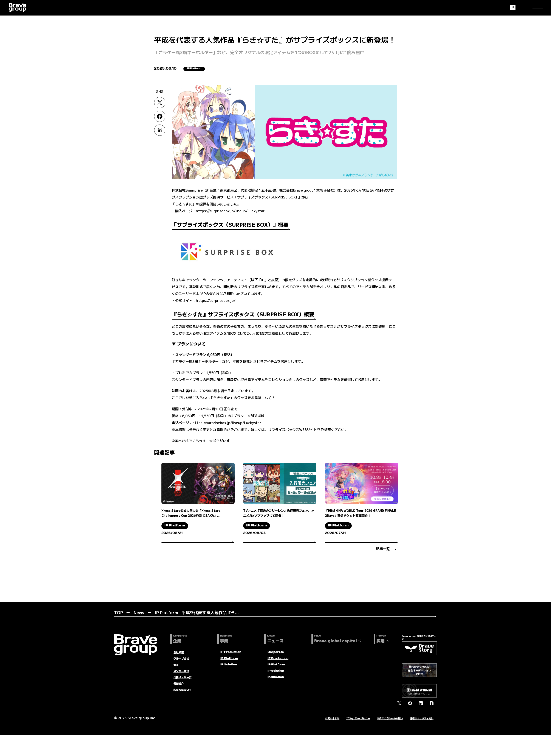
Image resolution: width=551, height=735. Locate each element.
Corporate (276, 652)
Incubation (276, 677)
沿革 (176, 664)
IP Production (230, 652)
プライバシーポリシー (358, 718)
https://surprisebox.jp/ (215, 300)
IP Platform (166, 612)
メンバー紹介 (181, 671)
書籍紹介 (178, 683)
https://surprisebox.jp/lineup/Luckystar (230, 210)
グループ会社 (181, 658)
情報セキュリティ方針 (421, 718)
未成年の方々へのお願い (390, 718)
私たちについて (182, 689)
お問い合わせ (332, 718)
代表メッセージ (182, 677)
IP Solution (228, 664)
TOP (118, 612)
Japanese (512, 7)
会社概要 (178, 652)
